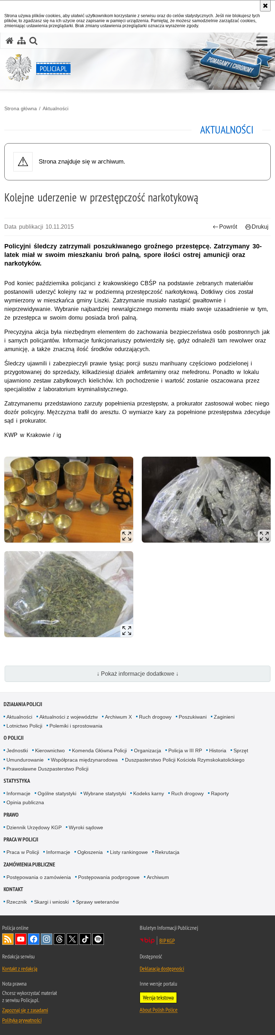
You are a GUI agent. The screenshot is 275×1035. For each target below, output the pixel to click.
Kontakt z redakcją (19, 968)
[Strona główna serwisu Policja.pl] (10, 40)
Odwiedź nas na (20, 939)
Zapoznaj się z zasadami (25, 1010)
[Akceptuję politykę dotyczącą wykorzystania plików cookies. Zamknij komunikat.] (265, 5)
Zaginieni (224, 717)
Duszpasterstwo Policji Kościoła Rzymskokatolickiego (185, 760)
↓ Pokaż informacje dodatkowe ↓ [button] (138, 674)
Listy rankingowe (129, 852)
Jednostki (17, 750)
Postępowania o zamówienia (38, 877)
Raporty (220, 793)
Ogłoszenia (90, 852)
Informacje (18, 793)
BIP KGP (167, 940)
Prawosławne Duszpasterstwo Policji (47, 769)
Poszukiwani (193, 717)
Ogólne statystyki (57, 793)
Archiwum (158, 877)
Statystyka (17, 780)
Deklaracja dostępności (162, 968)
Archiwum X (118, 717)
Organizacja (147, 750)
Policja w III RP (185, 750)
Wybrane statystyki (104, 793)
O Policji (14, 738)
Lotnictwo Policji (24, 726)
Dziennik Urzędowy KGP (34, 827)
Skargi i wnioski (51, 902)
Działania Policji (23, 704)
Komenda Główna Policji (99, 750)
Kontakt (13, 889)
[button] (261, 41)
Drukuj (260, 227)
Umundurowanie (25, 760)
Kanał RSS (8, 939)
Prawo (11, 814)
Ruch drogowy (155, 717)
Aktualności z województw (68, 717)
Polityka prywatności (22, 1020)
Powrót (228, 227)
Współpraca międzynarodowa (84, 760)
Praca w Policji (21, 839)
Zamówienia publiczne (29, 864)
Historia (217, 750)
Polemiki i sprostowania (75, 726)
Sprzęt (240, 750)
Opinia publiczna (25, 802)
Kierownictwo (50, 750)
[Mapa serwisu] (21, 40)
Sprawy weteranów (97, 902)
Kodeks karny (148, 793)
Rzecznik (16, 902)
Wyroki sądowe (86, 827)
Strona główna (20, 108)
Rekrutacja (167, 852)
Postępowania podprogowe (109, 877)
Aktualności (55, 108)
